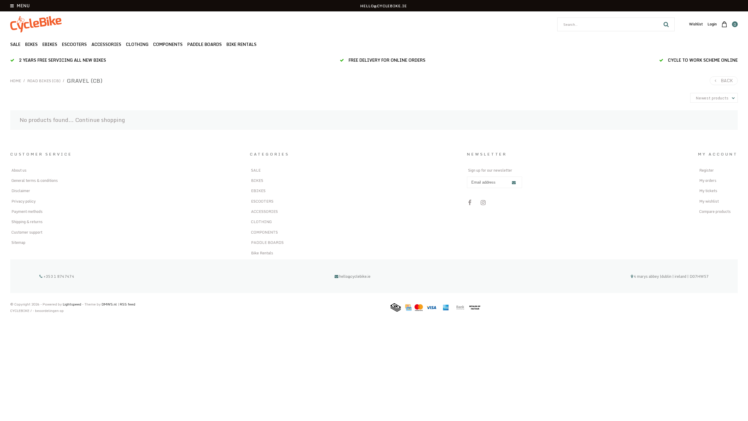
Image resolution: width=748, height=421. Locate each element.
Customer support (26, 232)
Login (712, 24)
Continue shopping (100, 119)
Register (706, 170)
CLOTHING (137, 44)
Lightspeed (72, 304)
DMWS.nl (110, 304)
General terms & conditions (34, 180)
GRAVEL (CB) (85, 80)
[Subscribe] (513, 183)
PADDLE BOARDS (204, 44)
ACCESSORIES (106, 44)
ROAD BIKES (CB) (43, 81)
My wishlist (709, 201)
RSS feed (127, 304)
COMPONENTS (168, 44)
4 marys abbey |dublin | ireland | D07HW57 (671, 276)
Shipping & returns (27, 221)
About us (19, 170)
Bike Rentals (241, 44)
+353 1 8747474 (58, 276)
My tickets (708, 190)
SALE (15, 44)
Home (15, 81)
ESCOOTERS (74, 44)
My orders (707, 180)
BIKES (31, 44)
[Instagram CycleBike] (483, 202)
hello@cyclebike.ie (354, 276)
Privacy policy (23, 201)
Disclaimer (20, 190)
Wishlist (696, 24)
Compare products (715, 211)
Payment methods (27, 211)
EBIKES (49, 44)
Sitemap (18, 242)
